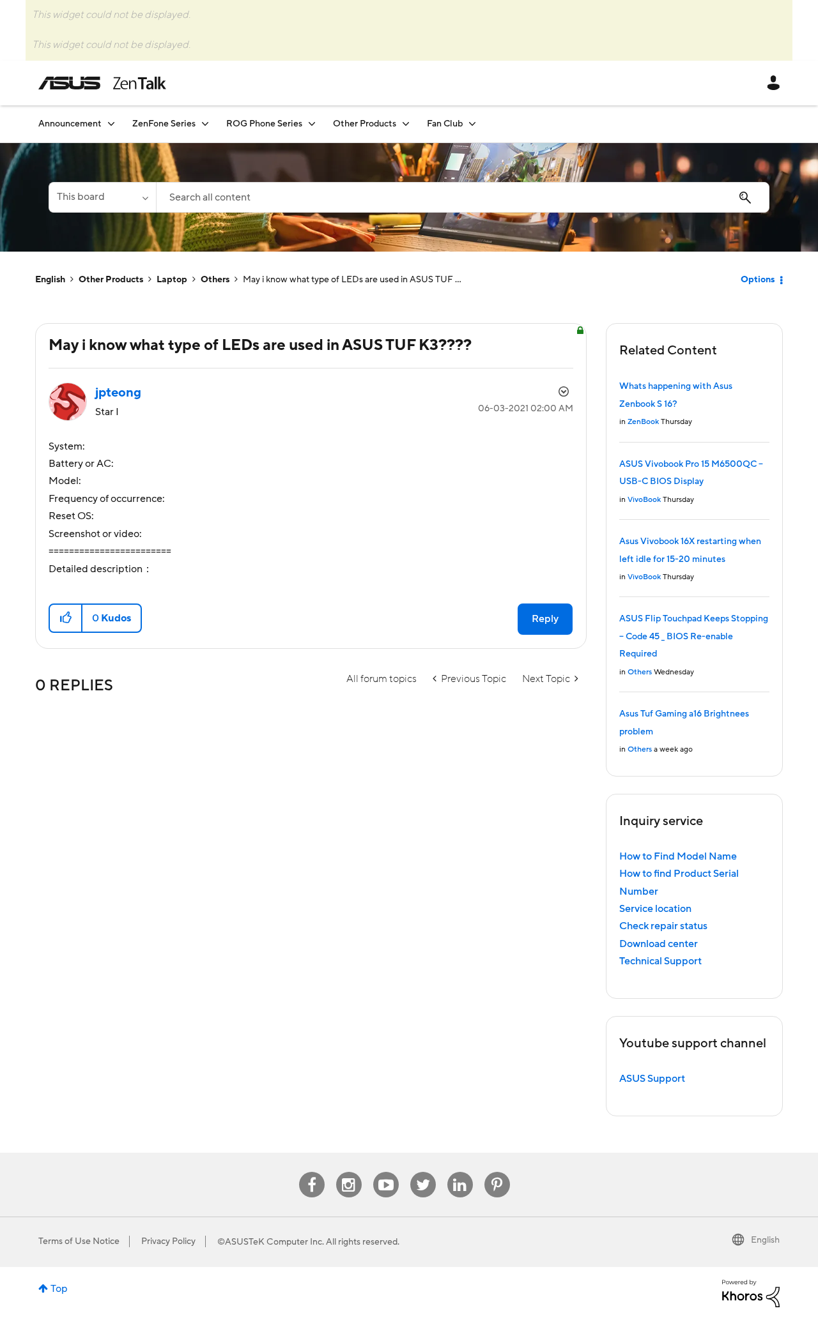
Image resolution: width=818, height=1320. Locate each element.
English (50, 279)
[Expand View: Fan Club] (472, 123)
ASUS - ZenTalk (102, 83)
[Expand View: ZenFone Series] (205, 123)
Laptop (172, 279)
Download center (658, 943)
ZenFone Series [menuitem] (164, 124)
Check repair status (663, 926)
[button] (66, 618)
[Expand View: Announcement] (111, 123)
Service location (655, 908)
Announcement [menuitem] (70, 124)
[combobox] (462, 197)
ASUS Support (652, 1078)
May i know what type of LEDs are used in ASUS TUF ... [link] (352, 279)
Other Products (111, 279)
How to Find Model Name (678, 856)
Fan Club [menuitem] (445, 124)
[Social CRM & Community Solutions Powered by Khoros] (751, 1292)
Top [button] (59, 1288)
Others (215, 279)
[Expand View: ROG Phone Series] (311, 123)
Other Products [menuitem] (364, 124)
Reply (545, 618)
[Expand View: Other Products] (405, 123)
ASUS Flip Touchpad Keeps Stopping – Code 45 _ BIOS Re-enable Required (693, 636)
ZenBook (643, 422)
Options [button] (758, 279)
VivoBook (644, 499)
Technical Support (660, 961)
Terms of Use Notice (79, 1241)
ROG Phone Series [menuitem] (264, 124)
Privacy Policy (168, 1241)
